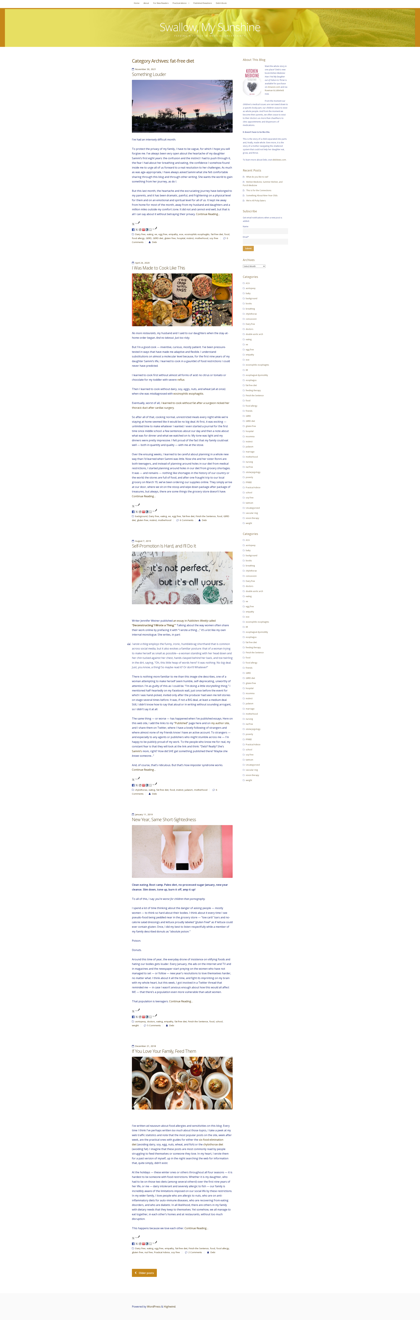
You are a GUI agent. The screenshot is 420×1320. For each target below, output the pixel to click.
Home (136, 3)
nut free (149, 1252)
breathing (250, 308)
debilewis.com (279, 159)
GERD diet (158, 238)
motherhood (201, 238)
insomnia (250, 436)
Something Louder (149, 74)
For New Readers (160, 3)
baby (248, 293)
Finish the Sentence (206, 516)
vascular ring (252, 513)
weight (135, 1025)
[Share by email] (150, 229)
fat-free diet (217, 234)
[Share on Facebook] (133, 229)
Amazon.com (274, 87)
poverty (249, 477)
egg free (162, 234)
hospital (181, 238)
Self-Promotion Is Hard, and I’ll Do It (164, 546)
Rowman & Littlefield (274, 90)
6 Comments (186, 520)
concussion (251, 319)
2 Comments (195, 1252)
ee (156, 234)
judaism (189, 789)
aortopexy (140, 1021)
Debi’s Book (221, 3)
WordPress (154, 1306)
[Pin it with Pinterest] (143, 229)
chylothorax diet (213, 1144)
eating (150, 234)
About (146, 3)
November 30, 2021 (145, 69)
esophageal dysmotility (257, 375)
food (226, 234)
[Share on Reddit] (140, 229)
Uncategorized (253, 508)
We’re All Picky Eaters (256, 200)
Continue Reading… (208, 214)
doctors (151, 1021)
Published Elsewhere (202, 3)
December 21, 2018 (145, 1046)
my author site (220, 723)
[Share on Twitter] (136, 229)
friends (249, 411)
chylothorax (141, 789)
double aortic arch (254, 334)
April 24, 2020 (142, 262)
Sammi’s (137, 751)
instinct (190, 238)
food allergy (138, 238)
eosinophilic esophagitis (197, 234)
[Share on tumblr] (147, 229)
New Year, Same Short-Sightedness (164, 819)
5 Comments (154, 1025)
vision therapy (252, 518)
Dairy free (140, 234)
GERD (149, 238)
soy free (214, 238)
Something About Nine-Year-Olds (262, 195)
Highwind (169, 1306)
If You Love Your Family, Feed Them (164, 1051)
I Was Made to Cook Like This (158, 268)
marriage (250, 451)
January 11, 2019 (144, 814)
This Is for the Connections (258, 190)
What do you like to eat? (257, 176)
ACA (248, 283)
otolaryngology (253, 472)
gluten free (170, 238)
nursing (249, 461)
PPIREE (249, 482)
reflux (180, 379)
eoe (181, 234)
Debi (154, 242)
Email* (246, 237)
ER (247, 370)
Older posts (146, 1273)
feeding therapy (253, 390)
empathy (173, 234)
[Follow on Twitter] (133, 224)
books (249, 303)
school (219, 1021)
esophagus (251, 380)
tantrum (249, 502)
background (141, 516)
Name (245, 226)
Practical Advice (180, 3)
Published (181, 723)
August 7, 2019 (143, 541)
